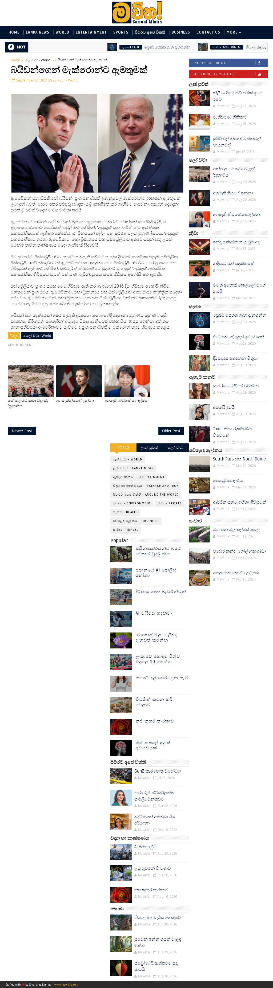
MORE (232, 32)
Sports (121, 32)
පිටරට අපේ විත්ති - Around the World (146, 495)
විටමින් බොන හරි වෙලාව (154, 702)
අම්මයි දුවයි (224, 407)
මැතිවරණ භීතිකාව (230, 117)
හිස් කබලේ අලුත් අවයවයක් (238, 337)
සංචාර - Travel (125, 530)
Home (14, 32)
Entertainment (91, 32)
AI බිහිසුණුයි (145, 847)
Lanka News (37, 32)
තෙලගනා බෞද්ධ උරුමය (236, 572)
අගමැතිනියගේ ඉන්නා (233, 193)
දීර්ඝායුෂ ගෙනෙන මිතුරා (235, 358)
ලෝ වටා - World (37, 60)
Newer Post (22, 430)
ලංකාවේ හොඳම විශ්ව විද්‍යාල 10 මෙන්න (158, 659)
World (62, 32)
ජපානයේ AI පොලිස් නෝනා (156, 573)
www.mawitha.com (66, 984)
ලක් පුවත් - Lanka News (133, 468)
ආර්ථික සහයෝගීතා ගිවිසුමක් (239, 502)
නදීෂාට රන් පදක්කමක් (233, 263)
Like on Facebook (209, 63)
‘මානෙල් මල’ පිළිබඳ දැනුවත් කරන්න (156, 637)
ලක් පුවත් (149, 447)
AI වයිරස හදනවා (154, 613)
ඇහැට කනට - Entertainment (139, 477)
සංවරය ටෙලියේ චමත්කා (236, 386)
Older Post (171, 430)
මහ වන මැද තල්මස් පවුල (236, 529)
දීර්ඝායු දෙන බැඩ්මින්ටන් (161, 591)
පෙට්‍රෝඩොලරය (228, 480)
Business (181, 32)
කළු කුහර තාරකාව (155, 721)
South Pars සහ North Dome (239, 459)
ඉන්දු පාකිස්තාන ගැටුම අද (236, 242)
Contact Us (208, 32)
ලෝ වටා (176, 447)
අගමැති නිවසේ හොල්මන (236, 214)
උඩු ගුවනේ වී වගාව (152, 868)
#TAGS (124, 447)
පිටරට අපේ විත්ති (150, 32)
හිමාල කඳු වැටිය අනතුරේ (246, 47)
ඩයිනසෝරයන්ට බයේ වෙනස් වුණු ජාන (158, 551)
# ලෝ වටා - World (37, 335)
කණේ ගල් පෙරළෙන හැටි (162, 678)
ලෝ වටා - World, (65, 80)
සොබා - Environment (207, 47)
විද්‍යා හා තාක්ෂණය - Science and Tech (146, 486)
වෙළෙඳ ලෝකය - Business (136, 521)
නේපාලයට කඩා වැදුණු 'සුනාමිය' (28, 403)
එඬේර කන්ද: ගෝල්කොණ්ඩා (239, 551)
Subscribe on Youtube (214, 74)
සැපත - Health (110, 47)
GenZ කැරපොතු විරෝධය (157, 771)
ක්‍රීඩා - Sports (170, 503)
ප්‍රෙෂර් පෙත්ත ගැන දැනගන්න (147, 47)
